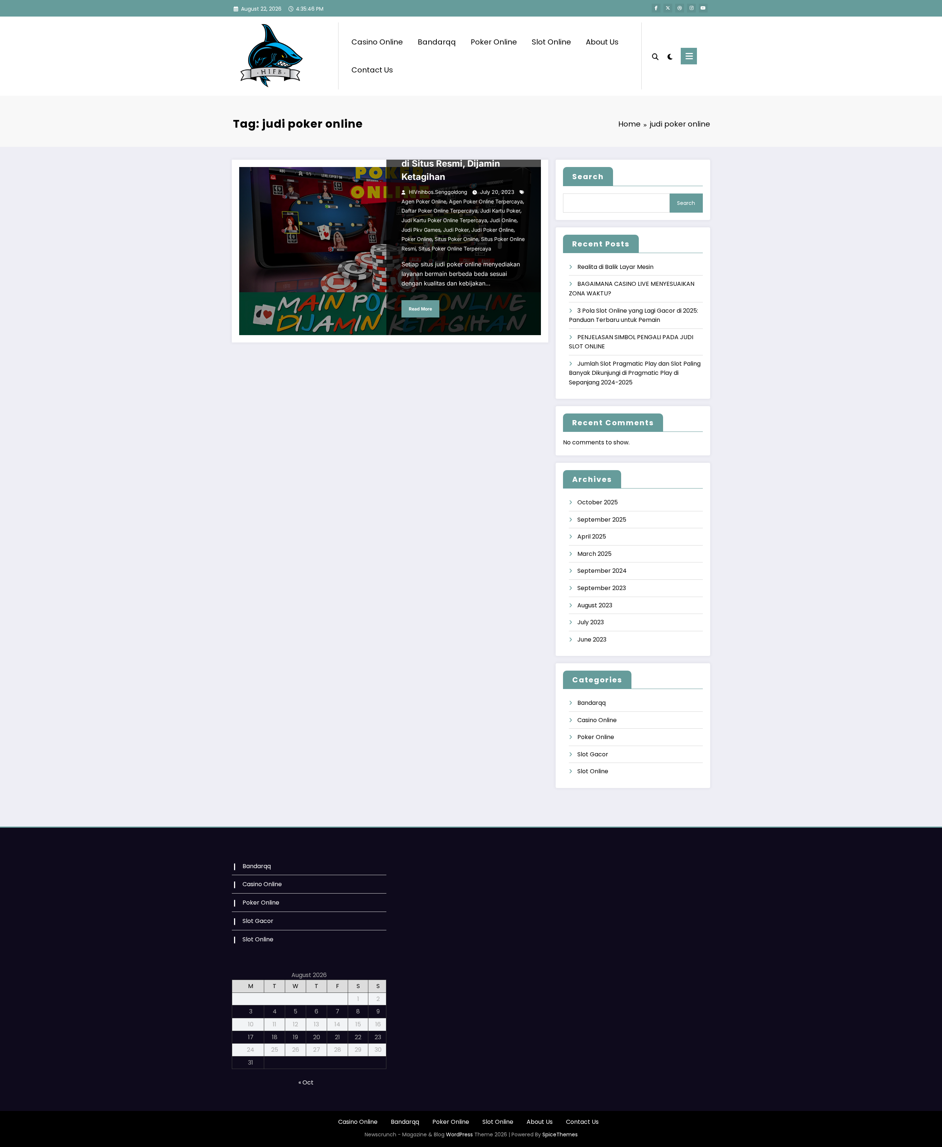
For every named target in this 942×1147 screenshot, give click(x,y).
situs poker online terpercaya (454, 248)
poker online (416, 239)
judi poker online (492, 230)
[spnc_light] (669, 55)
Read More (420, 309)
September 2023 (601, 588)
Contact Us (372, 70)
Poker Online (494, 42)
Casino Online (377, 42)
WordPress (459, 1134)
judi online (503, 220)
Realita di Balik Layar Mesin (615, 267)
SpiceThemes (560, 1134)
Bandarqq (437, 42)
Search (588, 176)
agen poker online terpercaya (486, 201)
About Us (602, 42)
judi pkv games (420, 230)
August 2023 (594, 605)
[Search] (655, 56)
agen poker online (423, 201)
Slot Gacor (592, 754)
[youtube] (703, 8)
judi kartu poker (500, 210)
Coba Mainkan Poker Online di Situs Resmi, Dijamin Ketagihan (461, 163)
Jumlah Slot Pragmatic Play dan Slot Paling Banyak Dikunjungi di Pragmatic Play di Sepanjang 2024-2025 (635, 373)
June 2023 (591, 639)
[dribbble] (679, 8)
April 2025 (591, 536)
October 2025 (597, 502)
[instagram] (691, 8)
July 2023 (590, 622)
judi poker (456, 230)
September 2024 (602, 571)
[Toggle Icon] (689, 56)
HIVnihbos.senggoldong (438, 192)
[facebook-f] (656, 8)
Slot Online (551, 42)
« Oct (306, 1082)
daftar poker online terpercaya (439, 210)
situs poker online (456, 239)
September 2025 (601, 519)
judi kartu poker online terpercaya (444, 220)
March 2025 (594, 554)
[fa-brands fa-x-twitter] (667, 8)
